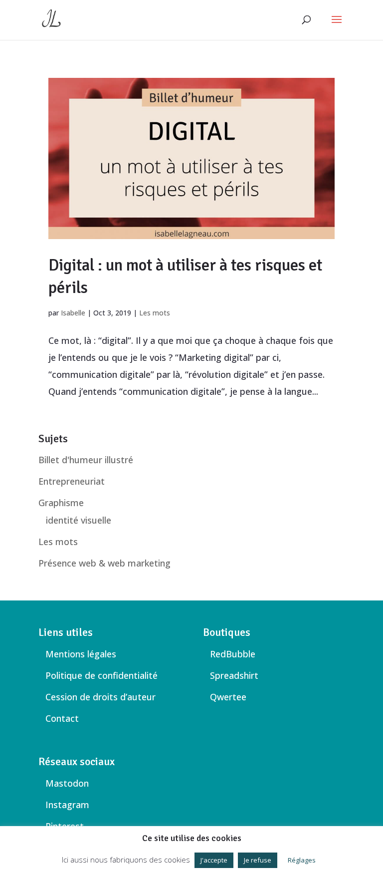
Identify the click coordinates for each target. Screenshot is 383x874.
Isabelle (73, 312)
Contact (62, 718)
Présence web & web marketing (104, 563)
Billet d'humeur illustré (85, 460)
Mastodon (67, 783)
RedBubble (232, 654)
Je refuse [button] (257, 860)
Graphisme (61, 503)
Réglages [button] (302, 860)
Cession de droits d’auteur (100, 697)
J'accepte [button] (213, 860)
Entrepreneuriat (71, 481)
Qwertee (228, 697)
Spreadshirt (234, 675)
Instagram (67, 805)
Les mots (154, 312)
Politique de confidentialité (101, 675)
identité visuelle (78, 520)
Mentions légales (80, 654)
